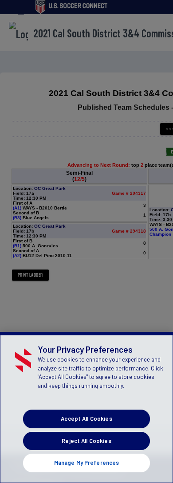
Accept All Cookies (86, 418)
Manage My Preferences (86, 462)
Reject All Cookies (86, 440)
